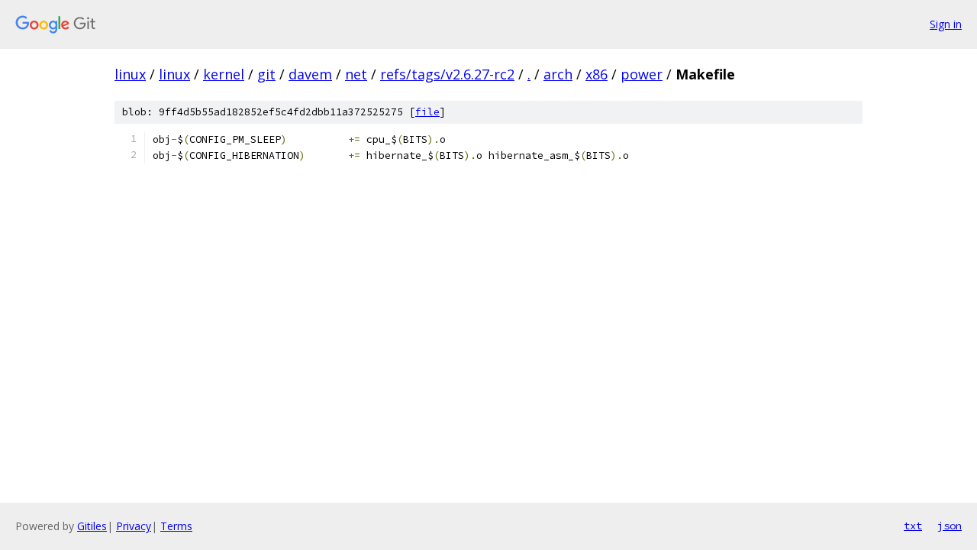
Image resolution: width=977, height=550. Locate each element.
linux (130, 74)
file (427, 111)
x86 (596, 74)
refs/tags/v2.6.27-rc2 (447, 74)
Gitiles (92, 526)
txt (913, 525)
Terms (176, 526)
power (642, 74)
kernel (223, 74)
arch (557, 74)
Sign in (946, 24)
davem (310, 74)
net (356, 74)
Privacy (133, 526)
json (949, 525)
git (266, 74)
